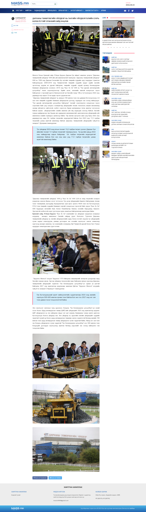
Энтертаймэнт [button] (76, 10)
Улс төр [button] (19, 10)
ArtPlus (132, 508)
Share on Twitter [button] (56, 478)
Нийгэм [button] (28, 10)
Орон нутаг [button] (62, 10)
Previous (104, 31)
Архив (103, 10)
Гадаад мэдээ (40, 10)
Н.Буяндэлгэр (20, 18)
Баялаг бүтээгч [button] (91, 10)
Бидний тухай (15, 495)
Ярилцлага (52, 10)
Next (133, 31)
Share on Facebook (40, 478)
